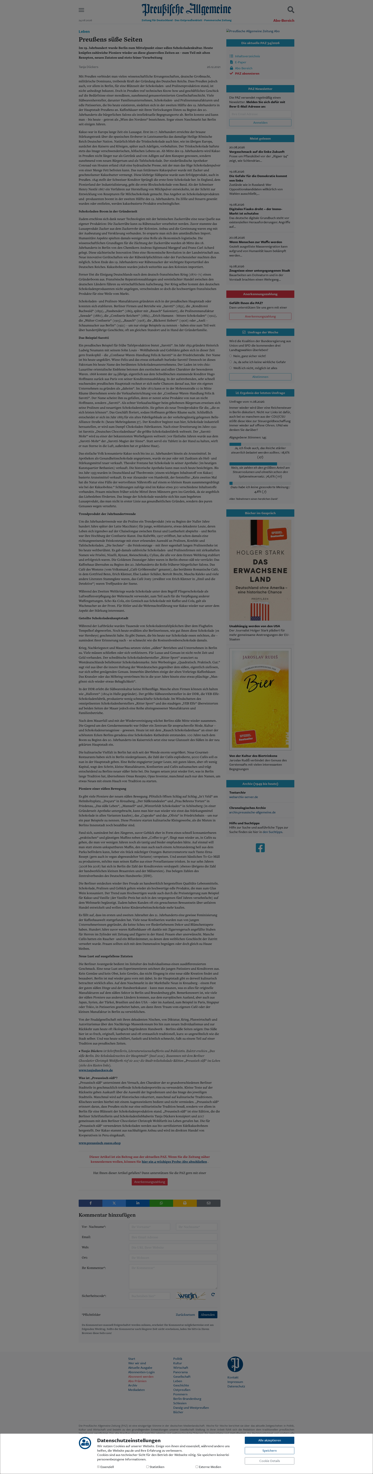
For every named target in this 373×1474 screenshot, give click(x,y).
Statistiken (156, 1467)
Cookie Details (269, 1460)
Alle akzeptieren (269, 1440)
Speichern (269, 1450)
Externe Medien (209, 1467)
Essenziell (107, 1467)
